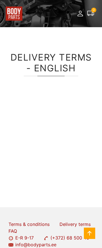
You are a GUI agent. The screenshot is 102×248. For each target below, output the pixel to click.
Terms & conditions (29, 224)
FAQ (12, 231)
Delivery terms (75, 224)
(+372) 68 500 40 (69, 238)
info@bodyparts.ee (35, 244)
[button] (80, 13)
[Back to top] (89, 233)
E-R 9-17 (24, 238)
